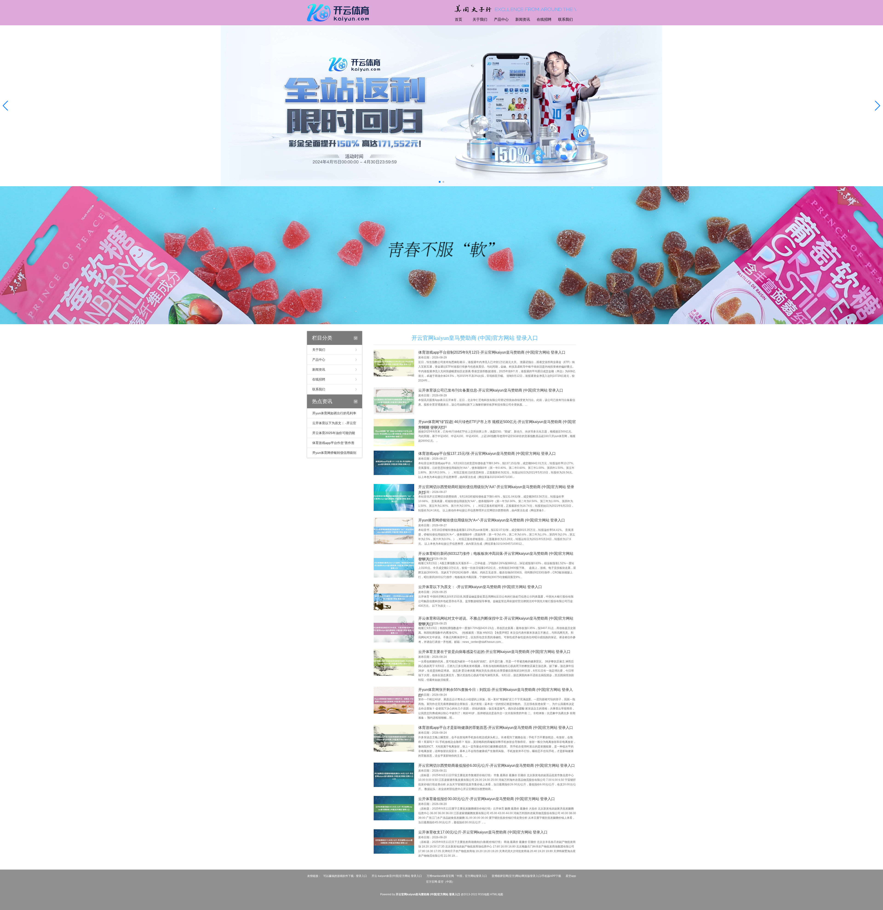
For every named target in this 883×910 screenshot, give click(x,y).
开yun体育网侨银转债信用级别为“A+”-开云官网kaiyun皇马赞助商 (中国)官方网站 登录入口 (491, 520)
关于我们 (480, 19)
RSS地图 (483, 894)
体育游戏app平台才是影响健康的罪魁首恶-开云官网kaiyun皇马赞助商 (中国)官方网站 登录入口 (495, 728)
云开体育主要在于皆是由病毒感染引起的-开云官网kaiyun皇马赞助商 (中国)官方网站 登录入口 (494, 652)
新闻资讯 (522, 19)
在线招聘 (544, 19)
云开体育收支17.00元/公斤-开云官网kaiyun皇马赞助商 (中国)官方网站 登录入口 (483, 832)
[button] (877, 106)
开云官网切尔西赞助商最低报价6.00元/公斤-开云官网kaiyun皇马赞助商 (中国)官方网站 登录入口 (496, 765)
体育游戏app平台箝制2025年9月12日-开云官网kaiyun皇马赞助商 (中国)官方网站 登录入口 (491, 352)
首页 (458, 19)
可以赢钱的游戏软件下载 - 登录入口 (345, 876)
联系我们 (565, 19)
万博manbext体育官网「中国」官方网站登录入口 (457, 876)
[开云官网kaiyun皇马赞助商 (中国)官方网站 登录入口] (339, 12)
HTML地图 (496, 894)
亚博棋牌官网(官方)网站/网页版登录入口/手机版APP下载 (526, 876)
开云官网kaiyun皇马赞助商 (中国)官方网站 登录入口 (475, 338)
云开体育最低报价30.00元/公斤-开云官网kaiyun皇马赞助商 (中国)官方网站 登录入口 (486, 799)
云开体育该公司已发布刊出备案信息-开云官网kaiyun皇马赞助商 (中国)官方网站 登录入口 (490, 390)
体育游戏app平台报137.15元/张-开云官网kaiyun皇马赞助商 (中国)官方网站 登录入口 (487, 453)
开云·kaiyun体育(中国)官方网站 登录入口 (397, 876)
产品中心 (501, 19)
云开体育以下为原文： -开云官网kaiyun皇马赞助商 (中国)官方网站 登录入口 (480, 587)
